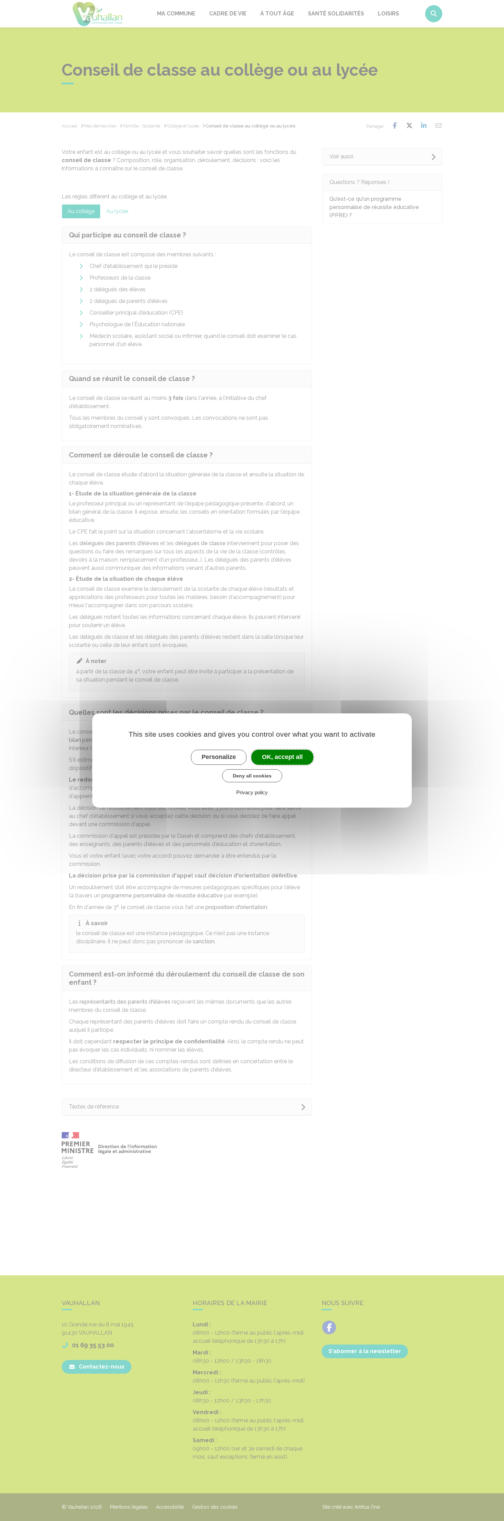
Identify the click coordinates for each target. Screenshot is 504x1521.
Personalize (219, 756)
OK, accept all (282, 756)
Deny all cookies (252, 775)
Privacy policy (252, 792)
